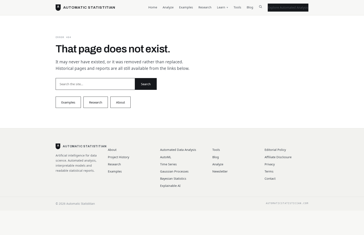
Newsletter (220, 171)
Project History (118, 157)
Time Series (168, 164)
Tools (237, 7)
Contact (270, 178)
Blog (250, 7)
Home (152, 7)
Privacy (270, 164)
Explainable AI (170, 185)
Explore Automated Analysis (288, 7)
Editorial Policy (275, 149)
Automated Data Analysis (178, 149)
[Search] (260, 7)
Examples (186, 7)
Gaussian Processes (174, 171)
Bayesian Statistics (173, 178)
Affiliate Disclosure (278, 157)
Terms (269, 171)
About (120, 102)
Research (204, 7)
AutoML (165, 157)
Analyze (168, 7)
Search (146, 84)
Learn (221, 7)
